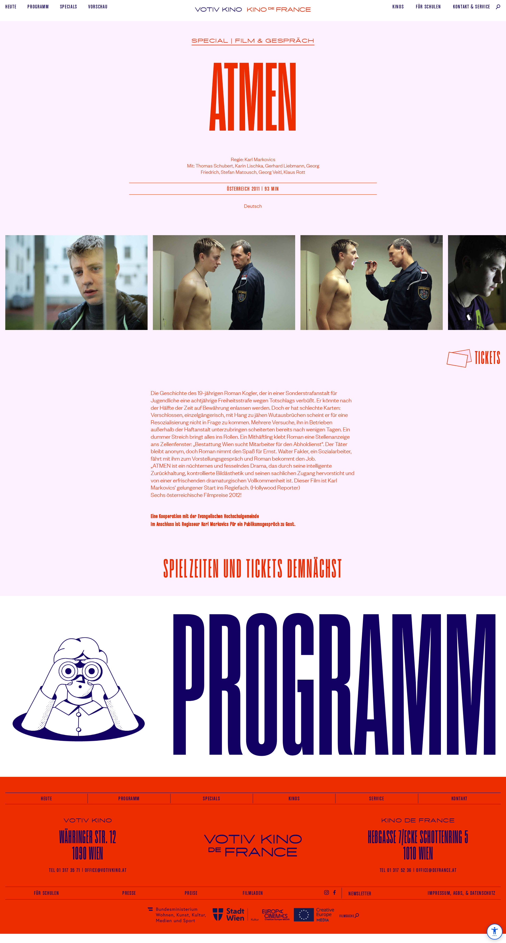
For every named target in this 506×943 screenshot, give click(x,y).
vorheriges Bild (19, 278)
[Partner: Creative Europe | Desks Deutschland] (314, 914)
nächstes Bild (488, 278)
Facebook (335, 892)
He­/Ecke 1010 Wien (418, 845)
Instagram (326, 892)
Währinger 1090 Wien (87, 845)
